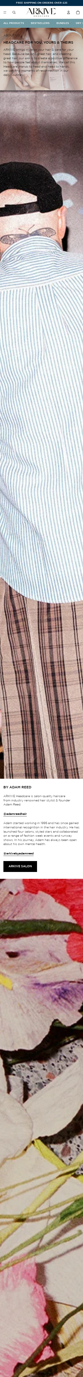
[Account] (68, 12)
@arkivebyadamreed (18, 853)
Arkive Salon (20, 866)
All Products (13, 23)
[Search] (14, 12)
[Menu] (5, 12)
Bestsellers (40, 23)
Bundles (62, 23)
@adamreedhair (15, 814)
